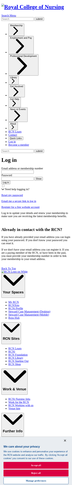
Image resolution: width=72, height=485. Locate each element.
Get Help (14, 99)
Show (38, 178)
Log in (12, 141)
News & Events (18, 109)
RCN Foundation (18, 354)
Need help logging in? (16, 189)
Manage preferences (36, 480)
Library (13, 77)
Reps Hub (14, 317)
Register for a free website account (20, 207)
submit (39, 19)
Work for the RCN (18, 402)
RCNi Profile (15, 308)
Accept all (36, 465)
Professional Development (23, 56)
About (13, 123)
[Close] (65, 441)
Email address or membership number (22, 168)
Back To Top (8, 268)
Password (6, 175)
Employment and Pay (21, 38)
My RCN (13, 302)
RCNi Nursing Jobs (19, 399)
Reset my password (12, 195)
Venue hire (14, 408)
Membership (16, 25)
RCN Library (15, 357)
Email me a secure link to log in (18, 201)
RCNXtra (13, 305)
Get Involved (16, 86)
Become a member (18, 144)
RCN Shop (14, 364)
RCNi (11, 351)
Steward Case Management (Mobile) (28, 314)
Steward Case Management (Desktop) (29, 311)
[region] (36, 461)
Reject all (36, 473)
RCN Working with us (20, 405)
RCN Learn (14, 131)
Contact (12, 134)
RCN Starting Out (18, 361)
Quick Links (16, 138)
